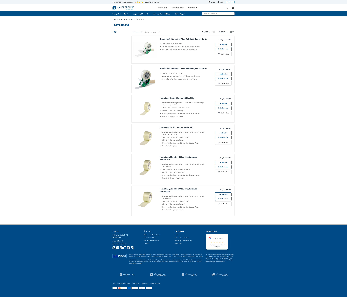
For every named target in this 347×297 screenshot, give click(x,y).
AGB (114, 283)
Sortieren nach (136, 32)
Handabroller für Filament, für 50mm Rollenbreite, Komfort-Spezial (183, 69)
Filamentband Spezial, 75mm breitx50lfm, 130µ (177, 127)
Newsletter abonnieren (120, 244)
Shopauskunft (192, 7)
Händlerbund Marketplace (152, 235)
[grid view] (230, 32)
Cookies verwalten (155, 283)
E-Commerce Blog (149, 238)
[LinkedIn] (128, 247)
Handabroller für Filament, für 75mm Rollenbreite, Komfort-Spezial (183, 39)
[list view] (233, 32)
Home (114, 19)
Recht (176, 235)
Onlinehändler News (177, 7)
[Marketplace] (189, 275)
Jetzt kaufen (223, 44)
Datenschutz (135, 283)
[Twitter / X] (114, 247)
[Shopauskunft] (220, 275)
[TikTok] (132, 247)
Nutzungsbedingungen (123, 283)
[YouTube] (124, 247)
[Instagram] (121, 247)
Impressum (145, 283)
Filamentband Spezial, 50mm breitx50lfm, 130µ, (177, 98)
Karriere (146, 243)
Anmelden (230, 2)
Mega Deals (178, 243)
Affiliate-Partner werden (151, 241)
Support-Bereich (118, 241)
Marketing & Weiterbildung (183, 241)
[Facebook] (117, 247)
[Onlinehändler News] (158, 275)
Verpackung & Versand (125, 19)
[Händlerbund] (127, 275)
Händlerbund (162, 7)
